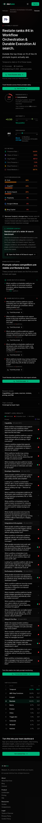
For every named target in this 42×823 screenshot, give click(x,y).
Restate (12, 701)
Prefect (11, 709)
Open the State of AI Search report (21, 254)
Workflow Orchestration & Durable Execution (21, 11)
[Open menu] (27, 4)
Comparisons (6, 807)
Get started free (19, 754)
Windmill (12, 724)
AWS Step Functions (16, 693)
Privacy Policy (6, 816)
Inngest (12, 697)
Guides (4, 804)
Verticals (5, 11)
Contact (4, 786)
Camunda (12, 721)
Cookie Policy (6, 819)
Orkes (11, 713)
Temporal (12, 689)
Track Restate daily (14, 74)
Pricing (4, 795)
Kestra (11, 705)
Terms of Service (7, 813)
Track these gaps (21, 381)
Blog (3, 783)
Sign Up (35, 4)
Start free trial (21, 88)
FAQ (3, 798)
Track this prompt (15, 312)
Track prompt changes (21, 674)
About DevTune (7, 781)
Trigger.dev (13, 717)
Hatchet (12, 728)
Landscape (5, 792)
